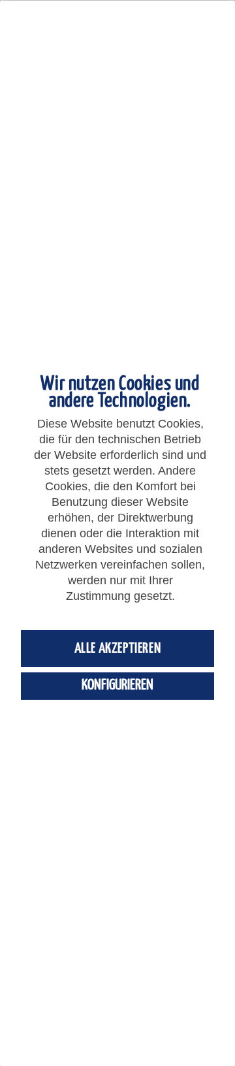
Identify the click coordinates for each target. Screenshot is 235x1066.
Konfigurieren (117, 685)
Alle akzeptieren (117, 648)
